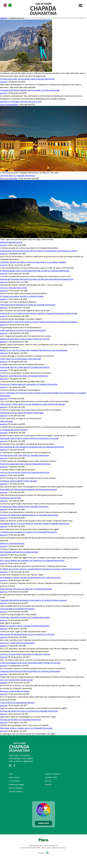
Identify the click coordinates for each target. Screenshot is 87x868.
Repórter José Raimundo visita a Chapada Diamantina (24, 376)
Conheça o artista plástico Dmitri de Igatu (18, 481)
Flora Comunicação (8, 104)
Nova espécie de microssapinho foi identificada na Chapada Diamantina (32, 447)
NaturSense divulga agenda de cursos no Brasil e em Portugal (27, 634)
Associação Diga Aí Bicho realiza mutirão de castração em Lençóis (29, 438)
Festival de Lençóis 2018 (10, 498)
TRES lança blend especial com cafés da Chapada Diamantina (27, 305)
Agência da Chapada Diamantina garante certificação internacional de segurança (36, 279)
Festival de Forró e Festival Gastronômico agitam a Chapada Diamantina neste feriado (38, 313)
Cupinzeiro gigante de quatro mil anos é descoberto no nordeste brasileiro (33, 262)
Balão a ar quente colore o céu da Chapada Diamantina (25, 626)
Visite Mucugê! (6, 421)
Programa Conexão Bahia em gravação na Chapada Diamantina (28, 384)
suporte (3, 18)
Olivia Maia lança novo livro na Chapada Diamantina (23, 330)
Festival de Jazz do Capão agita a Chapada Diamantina (24, 367)
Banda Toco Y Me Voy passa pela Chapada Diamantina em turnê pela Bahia (33, 350)
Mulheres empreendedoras (12, 543)
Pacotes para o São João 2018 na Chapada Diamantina (24, 455)
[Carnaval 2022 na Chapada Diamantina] (43, 181)
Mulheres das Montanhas (11, 242)
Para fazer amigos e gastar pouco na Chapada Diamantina (26, 728)
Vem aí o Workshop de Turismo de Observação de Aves (25, 472)
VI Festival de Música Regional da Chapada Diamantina (24, 506)
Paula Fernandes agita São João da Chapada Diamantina (25, 464)
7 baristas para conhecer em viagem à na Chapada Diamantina (28, 532)
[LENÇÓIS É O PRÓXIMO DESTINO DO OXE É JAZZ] (43, 107)
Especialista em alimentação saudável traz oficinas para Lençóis (28, 489)
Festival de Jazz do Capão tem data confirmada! (21, 412)
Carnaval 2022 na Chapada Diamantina (17, 175)
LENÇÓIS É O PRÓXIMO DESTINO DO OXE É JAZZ (20, 101)
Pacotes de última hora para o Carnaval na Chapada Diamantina (29, 711)
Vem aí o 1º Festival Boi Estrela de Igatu (17, 643)
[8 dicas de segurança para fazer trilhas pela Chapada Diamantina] (26, 21)
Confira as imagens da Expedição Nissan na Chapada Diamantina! (29, 515)
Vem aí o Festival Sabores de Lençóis (16, 680)
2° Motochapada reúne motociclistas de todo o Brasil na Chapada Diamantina (34, 270)
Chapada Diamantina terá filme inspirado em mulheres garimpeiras (30, 671)
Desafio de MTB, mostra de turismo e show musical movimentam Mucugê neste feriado (38, 322)
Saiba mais (43, 823)
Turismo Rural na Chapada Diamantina (17, 702)
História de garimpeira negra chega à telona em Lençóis (25, 339)
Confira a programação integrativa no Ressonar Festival (25, 654)
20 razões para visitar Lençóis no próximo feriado (21, 296)
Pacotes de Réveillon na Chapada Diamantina (20, 719)
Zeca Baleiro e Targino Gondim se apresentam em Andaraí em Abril (30, 577)
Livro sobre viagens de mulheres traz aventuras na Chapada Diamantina (32, 560)
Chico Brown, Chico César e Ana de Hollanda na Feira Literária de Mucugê (32, 404)
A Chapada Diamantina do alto (13, 430)
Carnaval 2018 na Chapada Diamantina (17, 609)
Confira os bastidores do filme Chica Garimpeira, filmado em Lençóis (30, 663)
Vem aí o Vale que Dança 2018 (13, 287)
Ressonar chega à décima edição (14, 691)
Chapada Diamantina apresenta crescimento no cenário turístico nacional (33, 600)
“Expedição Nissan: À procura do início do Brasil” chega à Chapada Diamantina (34, 523)
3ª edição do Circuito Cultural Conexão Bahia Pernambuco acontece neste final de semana (40, 569)
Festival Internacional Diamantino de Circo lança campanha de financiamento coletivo (38, 251)
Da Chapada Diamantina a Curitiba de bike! (19, 552)
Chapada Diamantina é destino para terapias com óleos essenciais (30, 90)
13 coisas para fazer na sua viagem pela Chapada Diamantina (27, 79)
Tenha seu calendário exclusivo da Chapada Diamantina (25, 617)
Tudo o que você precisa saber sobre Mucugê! (20, 359)
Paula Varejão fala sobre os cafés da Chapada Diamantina (26, 589)
